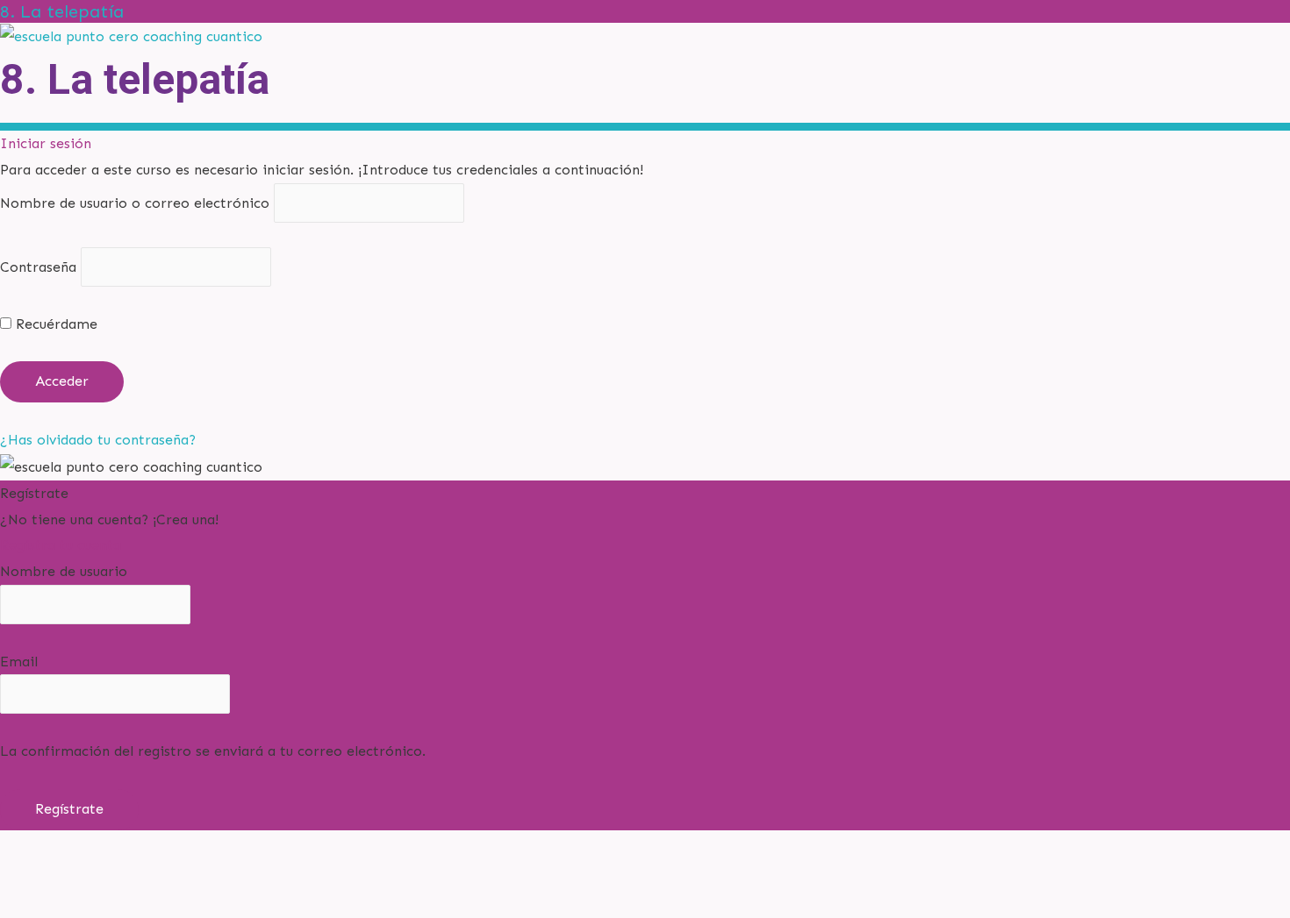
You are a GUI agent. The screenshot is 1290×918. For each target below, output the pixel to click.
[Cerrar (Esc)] (259, 872)
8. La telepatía (62, 11)
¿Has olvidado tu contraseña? (98, 439)
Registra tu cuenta (60, 545)
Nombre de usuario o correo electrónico (134, 203)
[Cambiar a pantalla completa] (110, 872)
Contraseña (38, 267)
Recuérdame (54, 324)
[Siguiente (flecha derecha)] (110, 904)
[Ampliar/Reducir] (35, 872)
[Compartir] (184, 872)
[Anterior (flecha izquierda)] (35, 904)
